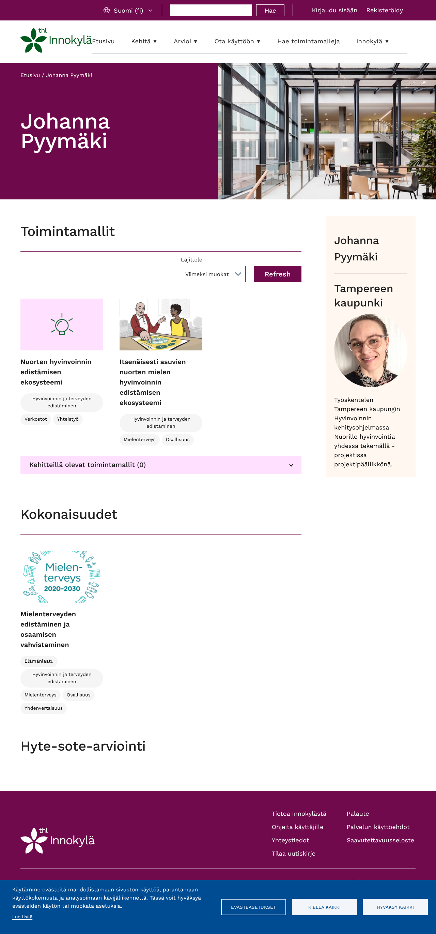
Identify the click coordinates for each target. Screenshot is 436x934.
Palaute (358, 813)
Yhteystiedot (290, 840)
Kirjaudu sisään (334, 10)
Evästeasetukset (253, 907)
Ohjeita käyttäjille (298, 827)
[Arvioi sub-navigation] (200, 41)
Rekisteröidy (384, 10)
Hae (270, 10)
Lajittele (191, 259)
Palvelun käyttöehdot (378, 827)
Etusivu (30, 75)
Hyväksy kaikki (395, 907)
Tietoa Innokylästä (299, 813)
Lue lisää (22, 917)
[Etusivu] (56, 41)
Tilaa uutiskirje (294, 853)
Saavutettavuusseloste (380, 840)
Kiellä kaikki (324, 907)
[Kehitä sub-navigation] (160, 41)
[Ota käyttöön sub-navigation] (263, 41)
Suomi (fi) (128, 10)
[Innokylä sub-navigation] (392, 41)
